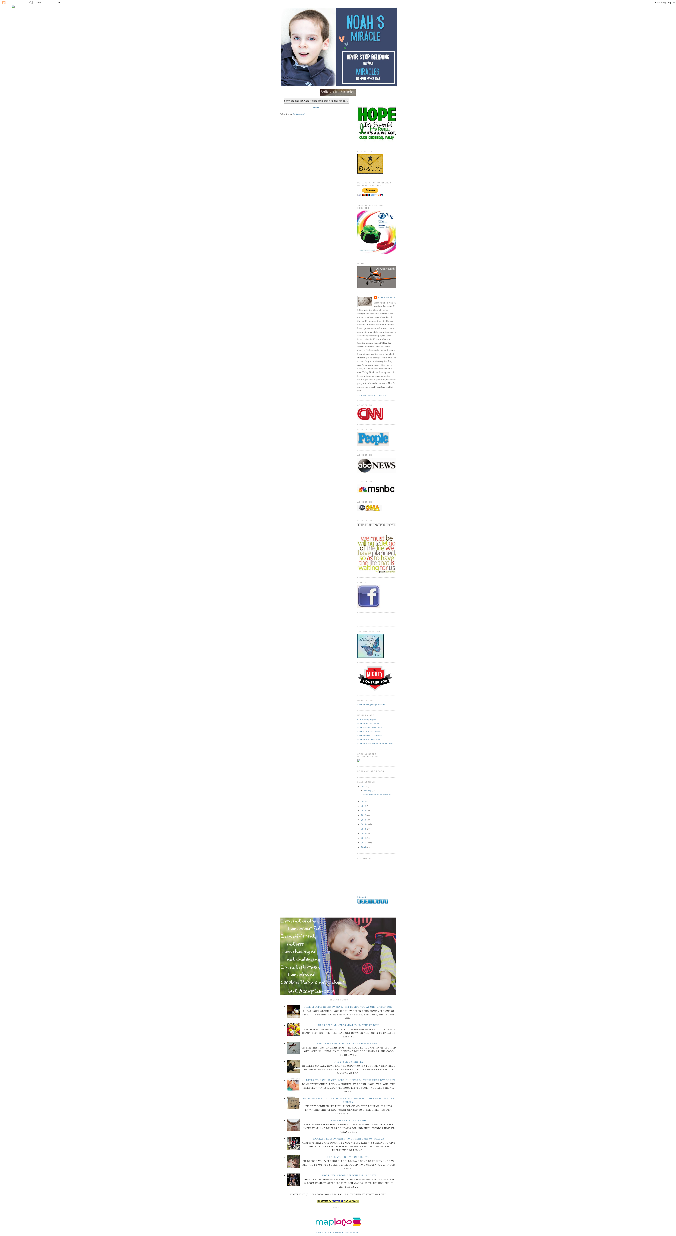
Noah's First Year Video (368, 723)
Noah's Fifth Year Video (368, 739)
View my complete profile (372, 395)
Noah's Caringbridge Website (371, 704)
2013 (364, 828)
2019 (364, 801)
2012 (364, 833)
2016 (364, 815)
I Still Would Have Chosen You (349, 1157)
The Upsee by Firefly (349, 1061)
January (368, 790)
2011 (364, 838)
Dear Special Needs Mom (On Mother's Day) (348, 1025)
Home (316, 107)
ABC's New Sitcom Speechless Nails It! (349, 1175)
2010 (364, 842)
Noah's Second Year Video (369, 727)
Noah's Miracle (386, 297)
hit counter (362, 897)
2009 (364, 847)
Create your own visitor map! (338, 1232)
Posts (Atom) (299, 114)
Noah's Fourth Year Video (369, 735)
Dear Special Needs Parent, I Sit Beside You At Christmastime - (349, 1006)
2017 (364, 810)
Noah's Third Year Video (369, 731)
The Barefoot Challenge (349, 1120)
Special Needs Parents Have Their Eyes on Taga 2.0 (349, 1138)
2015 (364, 819)
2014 (364, 824)
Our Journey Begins (366, 719)
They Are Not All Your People (377, 794)
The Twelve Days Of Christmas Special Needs (349, 1043)
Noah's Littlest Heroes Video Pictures (375, 743)
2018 (364, 806)
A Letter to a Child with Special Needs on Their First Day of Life (349, 1080)
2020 (364, 786)
